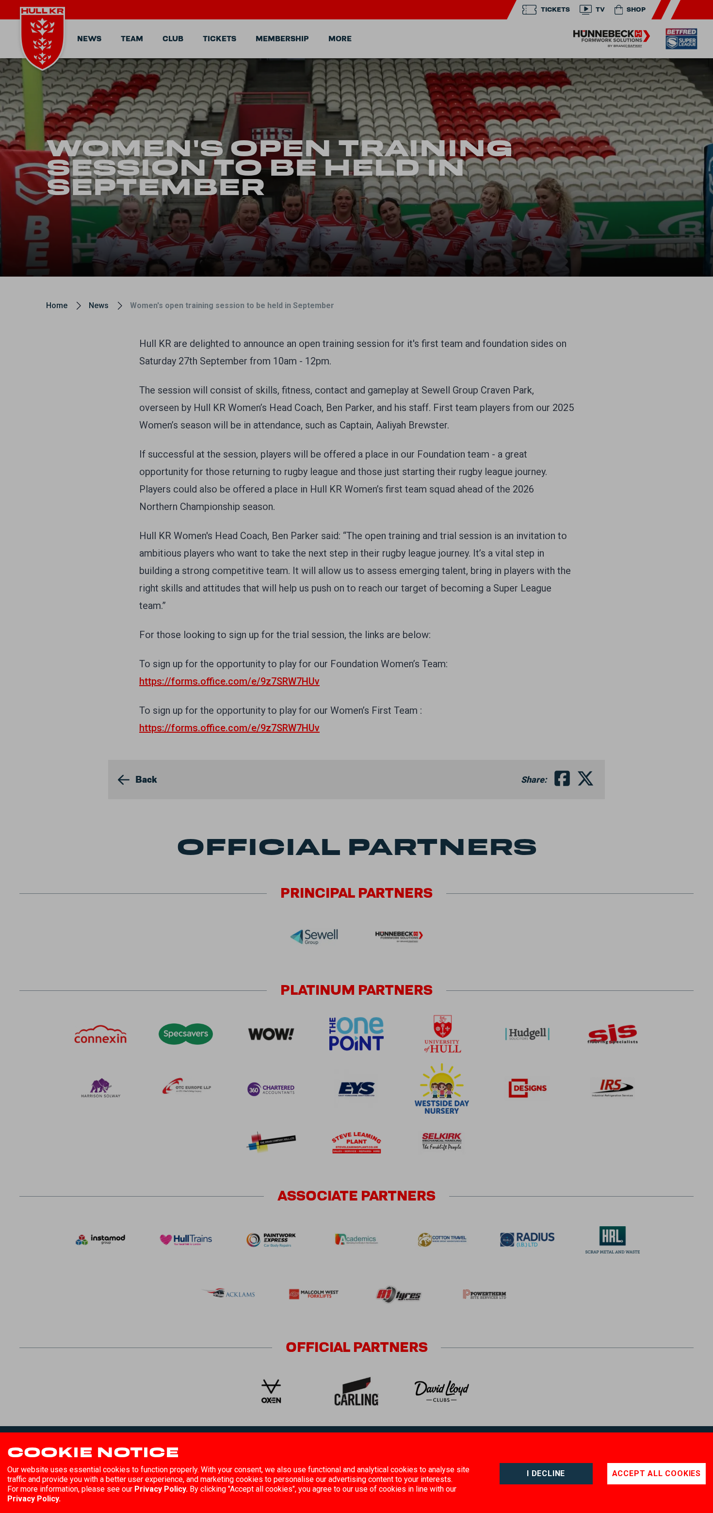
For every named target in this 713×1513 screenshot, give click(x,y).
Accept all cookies (656, 1473)
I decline (546, 1473)
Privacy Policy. (161, 1489)
